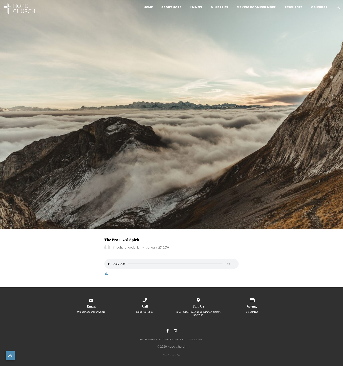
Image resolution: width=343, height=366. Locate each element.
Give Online (252, 311)
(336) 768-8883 (144, 311)
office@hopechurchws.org (91, 311)
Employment (196, 339)
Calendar (319, 7)
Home (148, 7)
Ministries (219, 7)
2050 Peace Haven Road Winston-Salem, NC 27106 (198, 313)
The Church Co (171, 355)
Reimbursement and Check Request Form (162, 339)
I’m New (196, 7)
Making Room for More (256, 7)
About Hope (171, 7)
